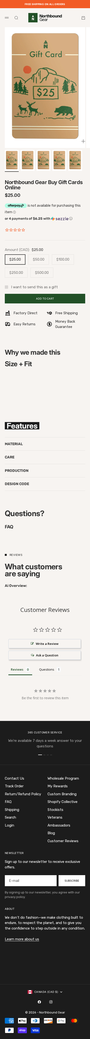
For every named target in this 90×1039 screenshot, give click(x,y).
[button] (45, 219)
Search (10, 817)
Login (9, 825)
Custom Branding (62, 794)
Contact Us (14, 778)
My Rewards (58, 786)
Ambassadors (59, 825)
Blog (51, 833)
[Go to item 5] (75, 160)
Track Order (14, 786)
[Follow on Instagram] (51, 1002)
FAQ (8, 802)
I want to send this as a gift (34, 287)
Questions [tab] (46, 669)
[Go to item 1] (12, 160)
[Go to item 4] (59, 160)
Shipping (12, 810)
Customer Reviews (63, 841)
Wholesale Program (63, 778)
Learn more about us (22, 939)
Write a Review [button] (47, 643)
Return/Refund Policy (23, 794)
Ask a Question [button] (47, 655)
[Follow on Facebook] (39, 1002)
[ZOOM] (83, 141)
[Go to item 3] (43, 160)
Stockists (55, 810)
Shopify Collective (63, 802)
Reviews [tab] (17, 669)
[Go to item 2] (28, 160)
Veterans (55, 817)
